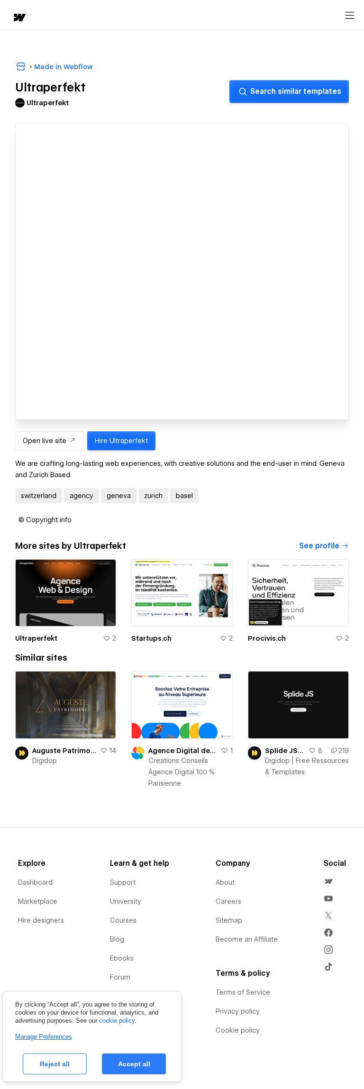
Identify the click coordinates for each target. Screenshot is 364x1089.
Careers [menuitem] (228, 901)
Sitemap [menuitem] (229, 920)
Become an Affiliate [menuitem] (247, 939)
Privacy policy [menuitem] (238, 1011)
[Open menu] (349, 16)
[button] (45, 520)
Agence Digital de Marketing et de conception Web (182, 750)
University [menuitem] (125, 901)
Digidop (44, 760)
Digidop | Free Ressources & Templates (307, 766)
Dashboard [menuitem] (35, 882)
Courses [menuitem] (123, 920)
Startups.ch (151, 638)
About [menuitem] (225, 882)
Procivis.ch (267, 638)
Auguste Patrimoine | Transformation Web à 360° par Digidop (64, 750)
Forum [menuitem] (120, 977)
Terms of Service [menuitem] (243, 992)
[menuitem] (328, 881)
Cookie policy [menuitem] (238, 1030)
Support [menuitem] (123, 882)
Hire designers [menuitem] (41, 920)
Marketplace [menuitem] (37, 901)
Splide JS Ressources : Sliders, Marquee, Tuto (285, 750)
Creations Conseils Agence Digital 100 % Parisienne (181, 772)
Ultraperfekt (36, 638)
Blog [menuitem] (117, 939)
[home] (19, 18)
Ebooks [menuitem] (122, 958)
